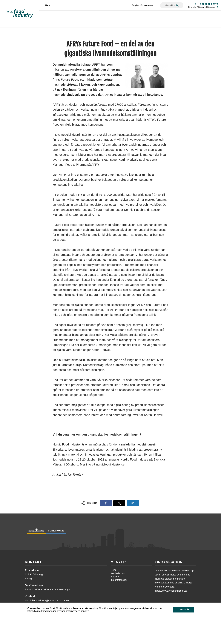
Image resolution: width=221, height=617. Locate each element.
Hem (47, 5)
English (135, 5)
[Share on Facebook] (106, 503)
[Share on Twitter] (119, 503)
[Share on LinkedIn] (133, 503)
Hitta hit (115, 576)
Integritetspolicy (119, 580)
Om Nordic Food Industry (21, 32)
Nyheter (38, 32)
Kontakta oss (146, 5)
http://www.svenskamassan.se (171, 590)
